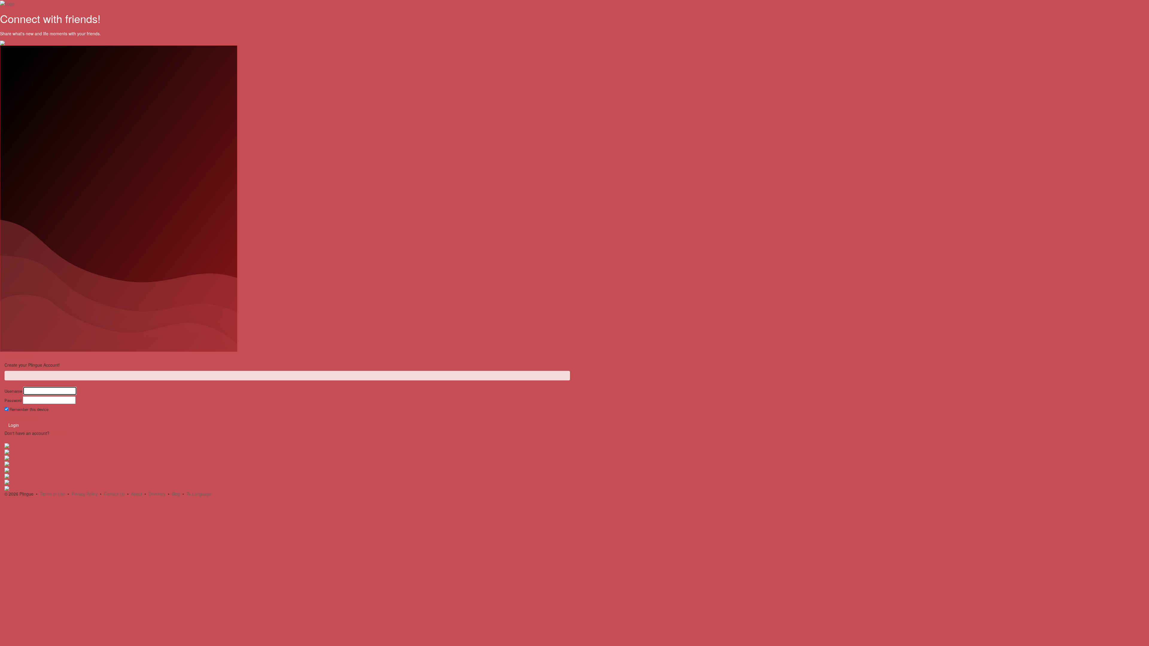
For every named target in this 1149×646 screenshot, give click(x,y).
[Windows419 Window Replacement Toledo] (6, 457)
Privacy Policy (85, 494)
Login (13, 425)
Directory (156, 494)
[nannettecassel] (6, 487)
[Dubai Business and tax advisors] (6, 476)
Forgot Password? (21, 417)
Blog (176, 494)
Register (58, 433)
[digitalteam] (6, 463)
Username (13, 391)
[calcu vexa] (6, 445)
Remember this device (29, 409)
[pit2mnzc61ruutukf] (6, 481)
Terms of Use (52, 494)
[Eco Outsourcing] (6, 469)
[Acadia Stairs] (6, 451)
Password (13, 400)
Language (201, 494)
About (136, 494)
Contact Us (114, 494)
